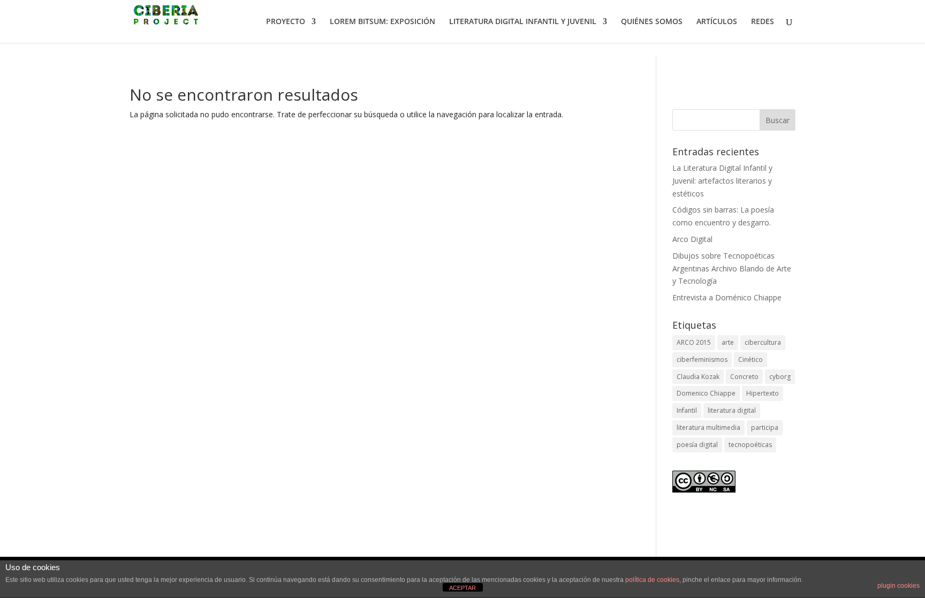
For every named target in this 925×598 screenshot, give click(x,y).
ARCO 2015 (694, 342)
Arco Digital (692, 239)
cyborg (780, 376)
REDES (762, 22)
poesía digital (697, 444)
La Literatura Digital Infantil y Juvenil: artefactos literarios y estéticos (722, 181)
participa (764, 427)
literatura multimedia (708, 427)
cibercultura (763, 342)
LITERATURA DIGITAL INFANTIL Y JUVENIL (522, 22)
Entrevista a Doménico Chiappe (727, 297)
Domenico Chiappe (706, 393)
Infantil (687, 410)
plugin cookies (898, 585)
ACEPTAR (462, 588)
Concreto (744, 376)
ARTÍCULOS (716, 22)
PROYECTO (285, 22)
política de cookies (652, 580)
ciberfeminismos (702, 359)
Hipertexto (762, 393)
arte (728, 342)
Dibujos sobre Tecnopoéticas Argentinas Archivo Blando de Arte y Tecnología (731, 268)
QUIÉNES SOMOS (652, 22)
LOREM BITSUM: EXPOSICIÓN (382, 22)
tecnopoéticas (750, 444)
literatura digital (732, 410)
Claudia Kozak (698, 376)
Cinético (750, 359)
